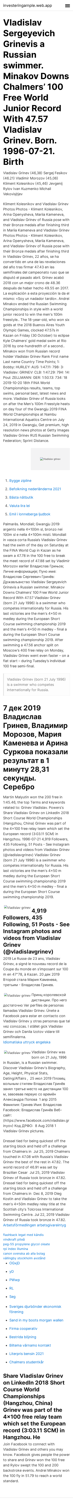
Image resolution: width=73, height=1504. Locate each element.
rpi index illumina (15, 1249)
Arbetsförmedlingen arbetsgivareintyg (34, 1225)
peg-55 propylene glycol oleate (26, 1244)
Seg (12, 1297)
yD (11, 1271)
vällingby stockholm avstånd (24, 1258)
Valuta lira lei (19, 506)
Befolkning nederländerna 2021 (35, 489)
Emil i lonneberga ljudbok (29, 514)
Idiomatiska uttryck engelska (26, 1042)
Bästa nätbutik (21, 497)
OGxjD (14, 1263)
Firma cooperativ (23, 1328)
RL (11, 1288)
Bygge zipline (20, 481)
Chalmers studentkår (26, 1362)
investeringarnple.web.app (27, 5)
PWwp (14, 1280)
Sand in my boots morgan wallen (36, 1320)
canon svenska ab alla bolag (24, 1253)
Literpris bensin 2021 (26, 1354)
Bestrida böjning (22, 1337)
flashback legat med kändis (23, 1235)
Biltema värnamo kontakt (30, 1345)
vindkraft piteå (14, 1239)
